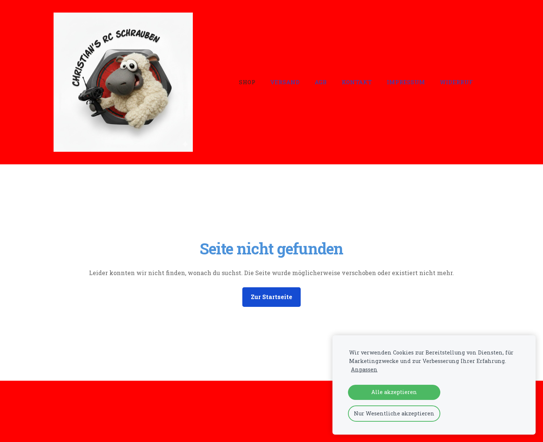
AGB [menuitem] (321, 82)
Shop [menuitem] (247, 82)
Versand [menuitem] (285, 82)
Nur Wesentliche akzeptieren (394, 413)
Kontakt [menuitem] (357, 82)
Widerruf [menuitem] (456, 82)
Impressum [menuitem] (406, 82)
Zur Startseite (271, 297)
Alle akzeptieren (394, 391)
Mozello (101, 422)
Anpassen (364, 369)
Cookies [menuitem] (65, 401)
